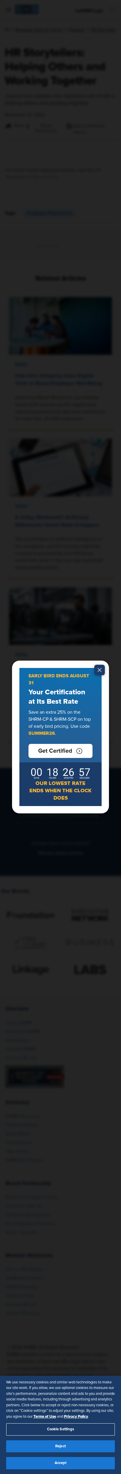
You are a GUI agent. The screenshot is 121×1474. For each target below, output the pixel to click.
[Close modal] (99, 670)
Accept (61, 1463)
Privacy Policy (76, 1416)
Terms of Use (44, 1416)
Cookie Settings (60, 1429)
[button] (60, 751)
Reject (60, 1446)
